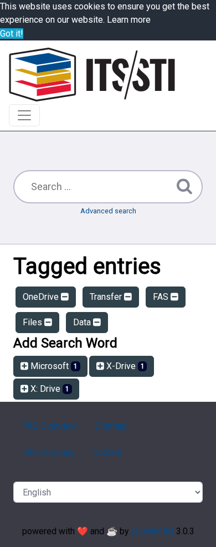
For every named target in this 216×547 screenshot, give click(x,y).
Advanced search (108, 211)
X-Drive (124, 366)
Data (83, 322)
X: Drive (48, 389)
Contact (107, 452)
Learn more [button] (129, 19)
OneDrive (42, 297)
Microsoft (53, 366)
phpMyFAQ (152, 531)
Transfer (107, 297)
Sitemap (111, 426)
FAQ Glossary (48, 452)
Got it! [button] (11, 33)
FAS (162, 297)
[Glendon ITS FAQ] (92, 74)
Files (33, 322)
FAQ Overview (49, 426)
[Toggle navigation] (24, 115)
